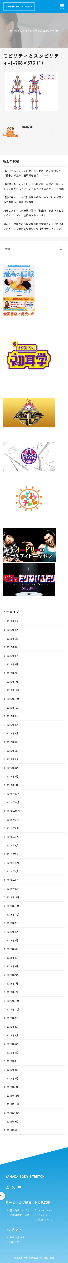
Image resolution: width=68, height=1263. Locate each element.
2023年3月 (12, 966)
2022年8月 (13, 1026)
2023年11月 (13, 906)
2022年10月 (13, 1009)
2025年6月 (12, 742)
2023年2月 (12, 975)
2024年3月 (13, 871)
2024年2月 (13, 880)
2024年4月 (13, 862)
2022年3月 (12, 1069)
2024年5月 (13, 854)
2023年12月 (13, 897)
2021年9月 (12, 1121)
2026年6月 (12, 638)
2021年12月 (13, 1095)
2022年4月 (13, 1061)
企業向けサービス (19, 1215)
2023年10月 (13, 914)
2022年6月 (12, 1044)
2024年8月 (13, 828)
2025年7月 (13, 733)
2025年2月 (12, 776)
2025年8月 (13, 724)
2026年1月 (12, 681)
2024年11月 (13, 802)
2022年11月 (13, 1001)
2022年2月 (12, 1078)
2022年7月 (13, 1035)
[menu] (62, 6)
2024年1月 (13, 888)
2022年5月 (12, 1052)
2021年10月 (13, 1113)
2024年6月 (13, 845)
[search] (61, 249)
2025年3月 (12, 768)
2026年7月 (13, 630)
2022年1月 (12, 1087)
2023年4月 (13, 957)
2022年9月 (13, 1018)
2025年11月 (13, 699)
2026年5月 (12, 647)
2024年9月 (13, 819)
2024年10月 (13, 811)
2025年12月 (13, 690)
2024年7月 (13, 837)
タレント (43, 1215)
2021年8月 (12, 1130)
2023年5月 (12, 949)
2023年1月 (12, 983)
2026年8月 (13, 621)
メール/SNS (45, 1210)
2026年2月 (12, 673)
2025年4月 (13, 759)
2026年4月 (13, 655)
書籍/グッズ (45, 1219)
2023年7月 (13, 931)
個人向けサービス (19, 1210)
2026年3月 (12, 664)
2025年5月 (12, 750)
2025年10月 (13, 707)
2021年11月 (13, 1104)
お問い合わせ (16, 1237)
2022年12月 (13, 992)
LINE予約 (14, 1242)
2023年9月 (13, 923)
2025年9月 (13, 716)
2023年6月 (12, 940)
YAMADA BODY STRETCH (38, 1257)
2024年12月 (13, 793)
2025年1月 (12, 785)
